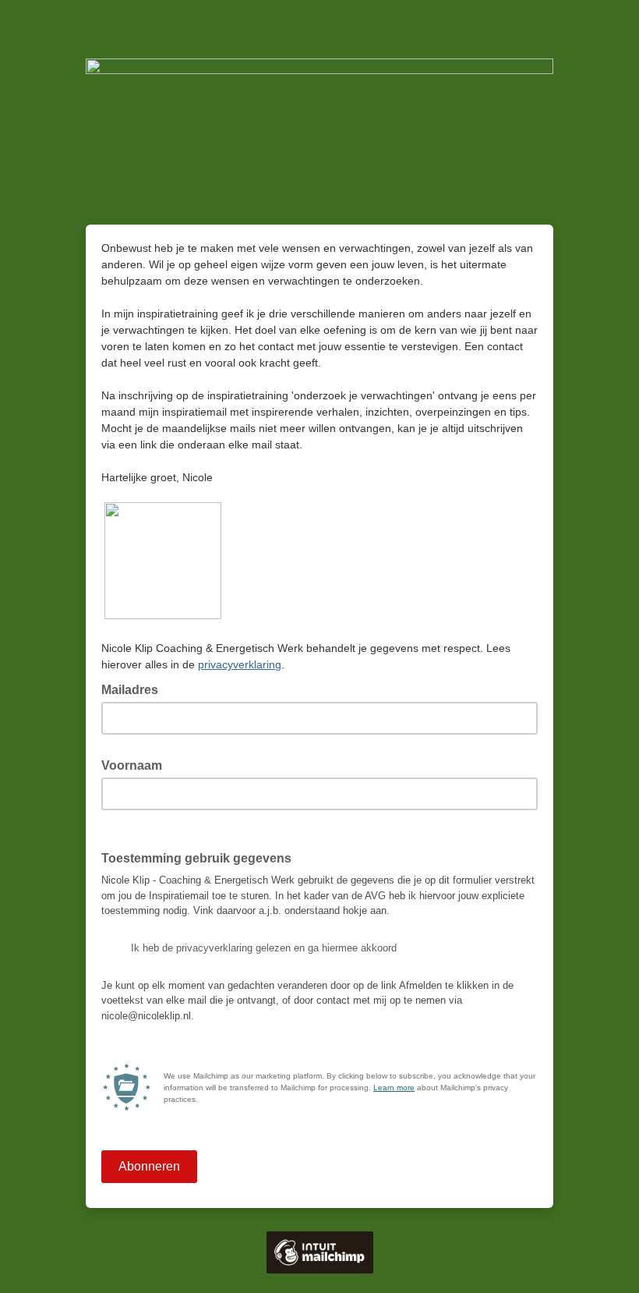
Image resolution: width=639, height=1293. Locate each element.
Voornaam (136, 764)
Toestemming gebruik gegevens (201, 857)
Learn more (394, 1087)
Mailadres (134, 688)
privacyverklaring (239, 664)
